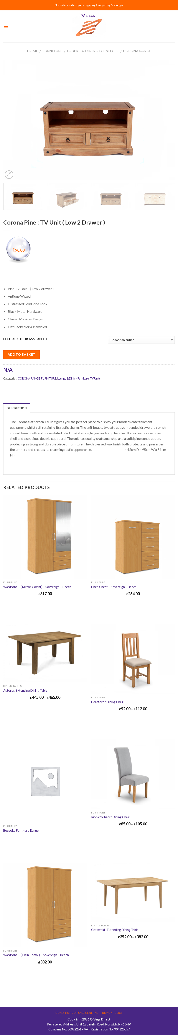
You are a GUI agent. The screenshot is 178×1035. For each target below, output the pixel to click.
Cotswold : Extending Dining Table (114, 930)
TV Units (95, 378)
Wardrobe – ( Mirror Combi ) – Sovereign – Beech (37, 587)
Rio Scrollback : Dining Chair (110, 817)
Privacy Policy (112, 1012)
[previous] (12, 120)
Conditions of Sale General (76, 1012)
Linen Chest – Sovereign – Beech (114, 587)
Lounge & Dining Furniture (93, 51)
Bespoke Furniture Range (21, 830)
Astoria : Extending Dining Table (25, 690)
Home (32, 51)
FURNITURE (52, 51)
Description (17, 408)
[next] (166, 120)
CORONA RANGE (137, 51)
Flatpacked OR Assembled (25, 339)
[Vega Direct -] (89, 26)
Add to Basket (22, 354)
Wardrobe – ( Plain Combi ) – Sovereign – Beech (36, 955)
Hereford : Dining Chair (107, 702)
